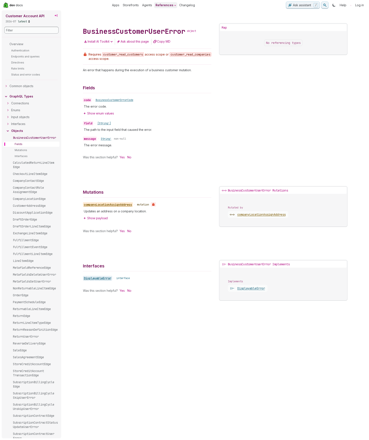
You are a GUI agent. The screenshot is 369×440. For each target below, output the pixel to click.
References (164, 5)
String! (106, 138)
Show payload (97, 218)
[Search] (325, 5)
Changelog (187, 5)
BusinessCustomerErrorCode (114, 100)
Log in (359, 5)
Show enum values (100, 113)
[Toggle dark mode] (334, 5)
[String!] (104, 123)
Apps (115, 5)
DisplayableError (97, 278)
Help (343, 5)
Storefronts (131, 5)
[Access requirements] (153, 204)
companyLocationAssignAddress (261, 214)
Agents (147, 5)
